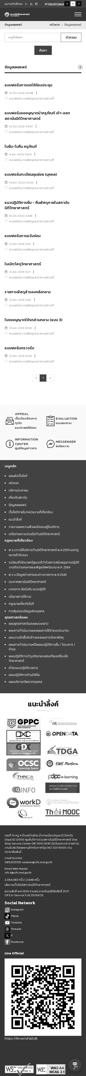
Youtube (16, 922)
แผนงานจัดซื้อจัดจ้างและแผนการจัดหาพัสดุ (36, 637)
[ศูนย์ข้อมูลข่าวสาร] (22, 443)
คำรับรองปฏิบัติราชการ (23, 668)
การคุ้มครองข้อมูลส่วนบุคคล (26, 611)
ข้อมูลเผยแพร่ (17, 505)
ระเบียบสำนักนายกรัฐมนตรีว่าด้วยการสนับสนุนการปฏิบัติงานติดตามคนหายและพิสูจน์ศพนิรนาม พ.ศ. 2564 (44, 565)
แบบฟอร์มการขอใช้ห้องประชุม (28, 85)
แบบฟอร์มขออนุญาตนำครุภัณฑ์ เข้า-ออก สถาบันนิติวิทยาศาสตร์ (37, 115)
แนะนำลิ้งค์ (15, 519)
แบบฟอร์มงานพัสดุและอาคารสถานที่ (31, 98)
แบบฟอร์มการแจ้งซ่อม (23, 236)
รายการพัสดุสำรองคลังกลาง (28, 292)
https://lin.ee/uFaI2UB (21, 1038)
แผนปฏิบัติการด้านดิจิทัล (24, 674)
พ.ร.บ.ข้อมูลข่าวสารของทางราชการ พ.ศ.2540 (38, 574)
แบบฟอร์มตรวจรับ (19, 348)
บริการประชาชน (18, 490)
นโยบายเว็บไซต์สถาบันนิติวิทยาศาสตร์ (27, 885)
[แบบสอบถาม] (63, 420)
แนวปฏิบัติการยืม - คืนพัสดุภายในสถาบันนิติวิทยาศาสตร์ (37, 205)
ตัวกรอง (71, 37)
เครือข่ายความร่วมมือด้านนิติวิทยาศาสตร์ (34, 534)
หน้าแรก (55, 24)
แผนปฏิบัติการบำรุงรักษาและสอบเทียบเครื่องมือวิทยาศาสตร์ (38, 658)
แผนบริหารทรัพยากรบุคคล (25, 681)
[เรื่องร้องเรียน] (22, 420)
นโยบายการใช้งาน (20, 596)
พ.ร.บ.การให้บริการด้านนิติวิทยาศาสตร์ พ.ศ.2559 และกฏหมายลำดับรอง (44, 552)
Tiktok (14, 916)
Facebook (17, 942)
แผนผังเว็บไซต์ (18, 475)
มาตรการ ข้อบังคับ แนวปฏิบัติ (27, 589)
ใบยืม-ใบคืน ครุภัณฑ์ (21, 146)
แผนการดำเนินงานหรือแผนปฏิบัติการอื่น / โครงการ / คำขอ (42, 646)
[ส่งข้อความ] (63, 443)
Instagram (17, 909)
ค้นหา (43, 50)
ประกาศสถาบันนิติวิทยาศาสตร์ (27, 581)
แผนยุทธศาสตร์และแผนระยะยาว (28, 623)
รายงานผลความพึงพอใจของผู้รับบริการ (34, 526)
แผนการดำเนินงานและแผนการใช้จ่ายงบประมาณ (39, 630)
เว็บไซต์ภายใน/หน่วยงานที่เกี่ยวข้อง (31, 512)
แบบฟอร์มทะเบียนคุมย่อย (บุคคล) (31, 174)
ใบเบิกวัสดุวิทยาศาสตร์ (23, 264)
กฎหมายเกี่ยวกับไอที (21, 603)
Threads (15, 929)
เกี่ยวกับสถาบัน (18, 497)
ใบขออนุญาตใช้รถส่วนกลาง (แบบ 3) (33, 320)
